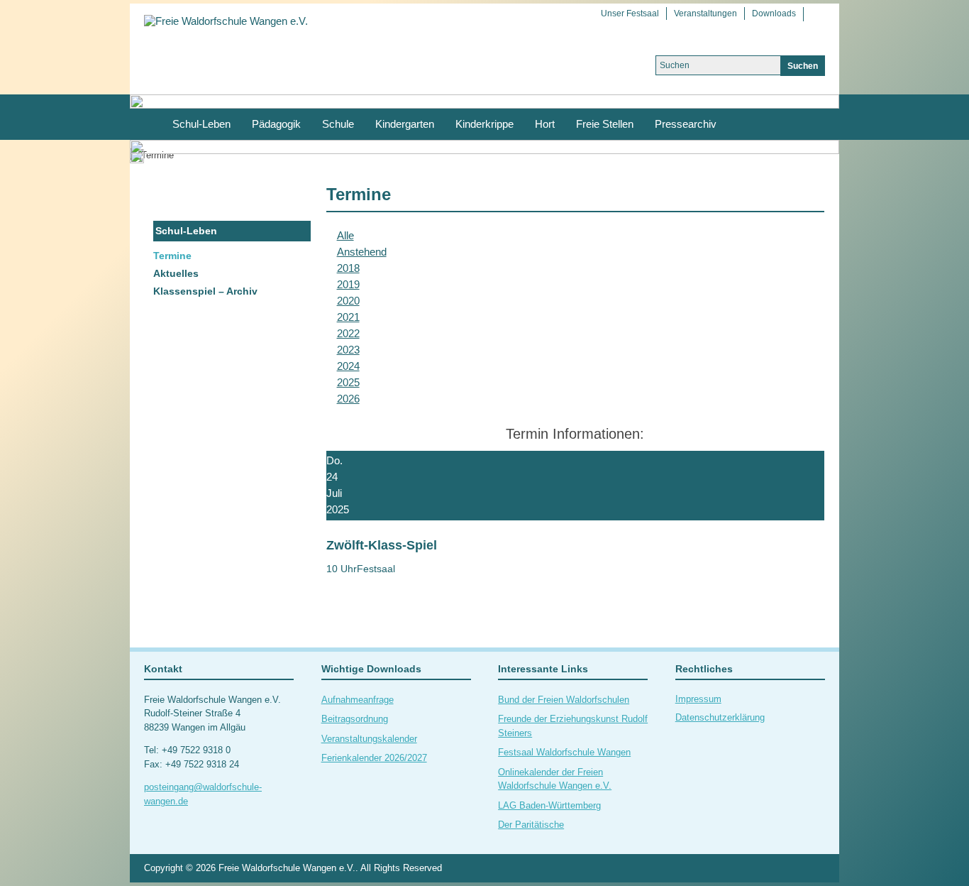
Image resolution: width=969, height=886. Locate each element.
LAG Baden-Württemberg (549, 805)
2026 (348, 399)
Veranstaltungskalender (369, 738)
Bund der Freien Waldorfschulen (563, 699)
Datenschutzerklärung (720, 717)
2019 (348, 284)
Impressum (698, 699)
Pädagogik (276, 124)
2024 (348, 366)
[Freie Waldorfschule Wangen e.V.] (226, 20)
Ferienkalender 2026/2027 (374, 758)
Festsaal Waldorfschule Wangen (564, 752)
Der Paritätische (531, 824)
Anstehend (362, 252)
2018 (348, 268)
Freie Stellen (604, 124)
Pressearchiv (685, 124)
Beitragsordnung (354, 718)
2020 (348, 301)
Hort (545, 124)
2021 (348, 317)
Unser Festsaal (630, 13)
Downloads (774, 13)
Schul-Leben (201, 124)
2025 (348, 382)
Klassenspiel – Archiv (205, 291)
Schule (338, 124)
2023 (348, 350)
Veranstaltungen (705, 13)
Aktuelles (176, 273)
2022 (348, 333)
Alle (345, 235)
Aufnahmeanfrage (357, 699)
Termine (172, 255)
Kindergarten (404, 124)
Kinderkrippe (484, 124)
